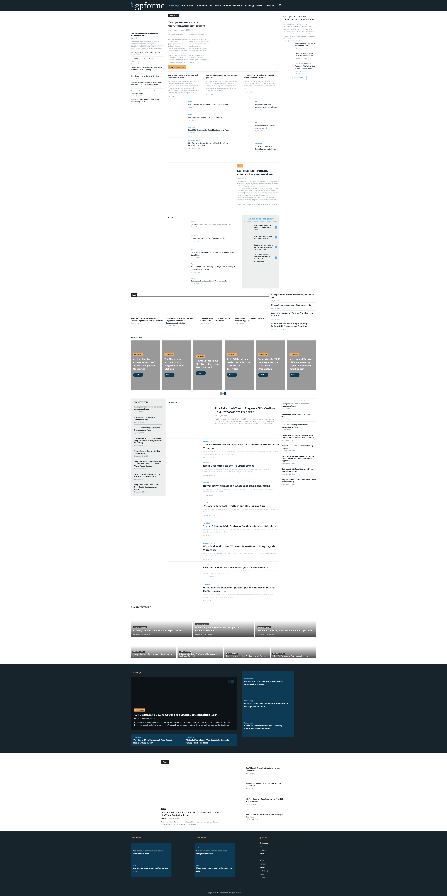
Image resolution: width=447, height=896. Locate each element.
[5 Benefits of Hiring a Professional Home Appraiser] (285, 623)
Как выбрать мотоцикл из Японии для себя (145, 53)
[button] (280, 5)
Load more (298, 78)
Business (191, 127)
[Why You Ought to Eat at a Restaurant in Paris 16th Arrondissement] (235, 804)
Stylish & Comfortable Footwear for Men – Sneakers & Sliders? (240, 526)
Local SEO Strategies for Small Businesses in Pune (259, 76)
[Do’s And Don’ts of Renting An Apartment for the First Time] (153, 648)
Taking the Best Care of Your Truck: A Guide (209, 281)
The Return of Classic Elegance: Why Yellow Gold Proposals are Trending (305, 66)
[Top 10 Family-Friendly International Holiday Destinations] (235, 773)
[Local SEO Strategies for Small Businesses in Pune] (177, 131)
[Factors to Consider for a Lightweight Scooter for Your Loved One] (178, 254)
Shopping (207, 462)
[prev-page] (221, 393)
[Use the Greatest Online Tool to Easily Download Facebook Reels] (305, 726)
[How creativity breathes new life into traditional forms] (184, 490)
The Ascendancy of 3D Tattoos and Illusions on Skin (234, 505)
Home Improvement (140, 627)
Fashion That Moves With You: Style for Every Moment (235, 567)
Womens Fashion (194, 140)
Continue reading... (177, 67)
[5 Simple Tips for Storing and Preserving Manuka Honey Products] (147, 307)
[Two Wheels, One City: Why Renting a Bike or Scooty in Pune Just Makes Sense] (178, 268)
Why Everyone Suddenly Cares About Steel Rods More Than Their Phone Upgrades (147, 463)
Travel (164, 808)
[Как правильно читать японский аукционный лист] (147, 22)
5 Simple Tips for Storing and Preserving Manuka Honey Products (147, 319)
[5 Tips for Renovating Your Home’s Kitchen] (293, 648)
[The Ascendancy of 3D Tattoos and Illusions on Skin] (184, 510)
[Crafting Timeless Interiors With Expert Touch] (161, 623)
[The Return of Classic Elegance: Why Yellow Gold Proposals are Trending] (177, 144)
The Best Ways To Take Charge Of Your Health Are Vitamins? (215, 319)
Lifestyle (206, 503)
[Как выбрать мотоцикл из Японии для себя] (177, 118)
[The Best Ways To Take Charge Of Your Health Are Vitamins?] (217, 307)
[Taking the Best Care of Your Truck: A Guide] (178, 282)
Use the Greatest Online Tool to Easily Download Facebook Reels (263, 727)
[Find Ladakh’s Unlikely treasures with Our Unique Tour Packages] (235, 819)
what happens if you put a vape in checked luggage (249, 319)
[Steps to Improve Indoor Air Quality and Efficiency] (247, 648)
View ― (138, 375)
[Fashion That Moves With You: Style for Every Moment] (184, 571)
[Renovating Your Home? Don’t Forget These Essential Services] (223, 623)
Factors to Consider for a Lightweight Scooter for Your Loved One (263, 247)
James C (134, 38)
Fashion (206, 483)
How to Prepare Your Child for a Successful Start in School (208, 363)
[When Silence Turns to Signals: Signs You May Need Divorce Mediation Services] (184, 591)
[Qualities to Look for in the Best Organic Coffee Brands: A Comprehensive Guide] (182, 307)
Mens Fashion (208, 523)
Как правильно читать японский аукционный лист (144, 34)
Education (138, 355)
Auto (169, 30)
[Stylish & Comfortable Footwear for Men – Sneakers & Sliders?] (184, 530)
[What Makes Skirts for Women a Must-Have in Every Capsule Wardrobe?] (184, 550)
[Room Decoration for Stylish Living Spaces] (184, 470)
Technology (139, 710)
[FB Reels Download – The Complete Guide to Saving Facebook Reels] (305, 704)
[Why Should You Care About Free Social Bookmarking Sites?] (184, 703)
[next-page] (225, 393)
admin (163, 818)
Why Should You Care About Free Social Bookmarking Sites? (146, 486)
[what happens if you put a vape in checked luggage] (252, 307)
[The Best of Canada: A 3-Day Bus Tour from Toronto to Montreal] (235, 788)
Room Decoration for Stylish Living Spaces (146, 76)
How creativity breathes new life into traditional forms (147, 475)
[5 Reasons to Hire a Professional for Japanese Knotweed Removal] (200, 648)
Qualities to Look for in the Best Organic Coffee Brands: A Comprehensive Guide (180, 320)
